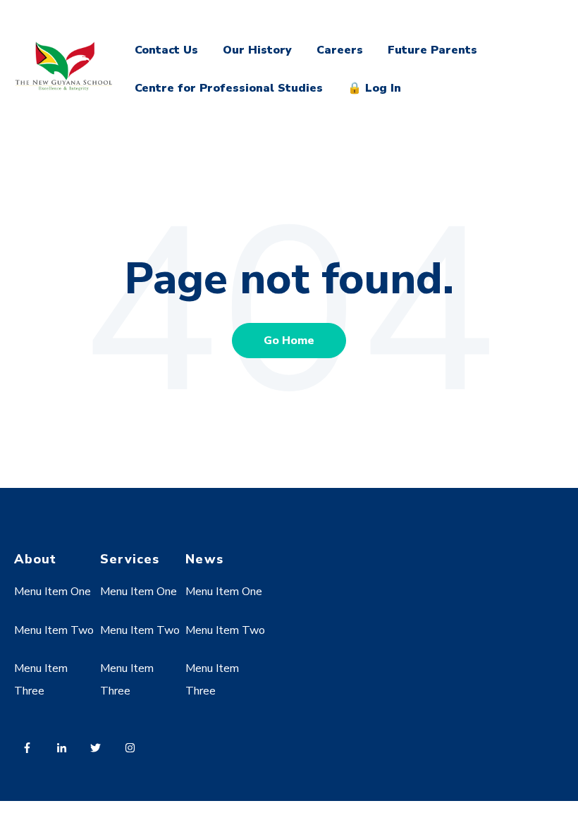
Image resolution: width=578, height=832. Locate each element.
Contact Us (166, 50)
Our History (257, 50)
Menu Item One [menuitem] (52, 591)
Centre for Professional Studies (229, 88)
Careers (339, 50)
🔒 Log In (374, 88)
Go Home (289, 340)
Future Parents (432, 50)
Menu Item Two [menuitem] (54, 630)
